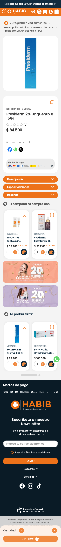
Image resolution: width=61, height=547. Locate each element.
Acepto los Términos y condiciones (32, 452)
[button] (4, 11)
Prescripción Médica (16, 27)
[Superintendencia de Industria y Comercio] (30, 510)
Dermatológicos (43, 27)
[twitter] (21, 149)
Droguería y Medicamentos (29, 23)
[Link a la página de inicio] (6, 23)
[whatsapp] (15, 149)
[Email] (30, 443)
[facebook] (9, 149)
